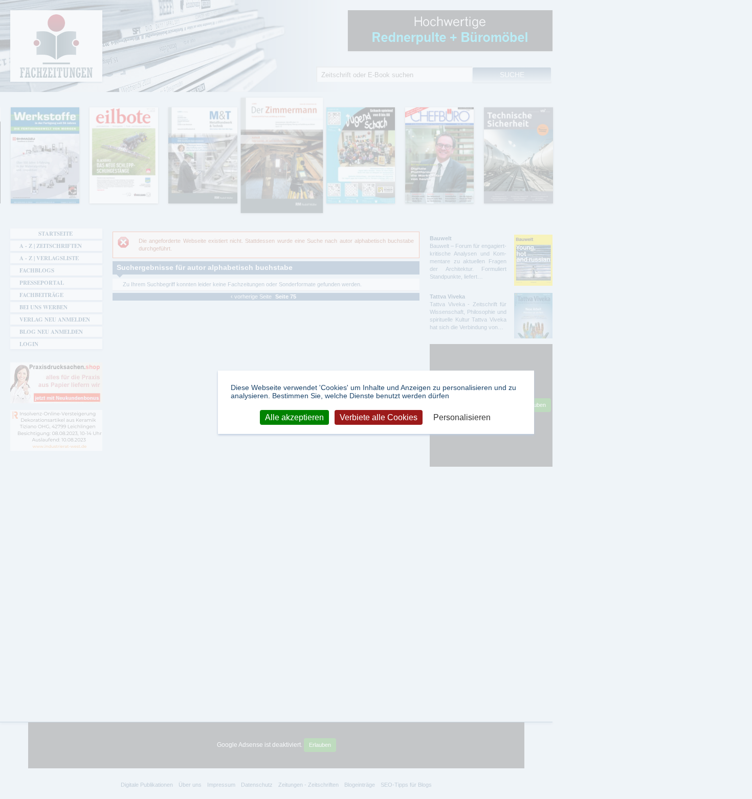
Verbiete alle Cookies (378, 417)
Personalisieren (462, 417)
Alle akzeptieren (294, 417)
